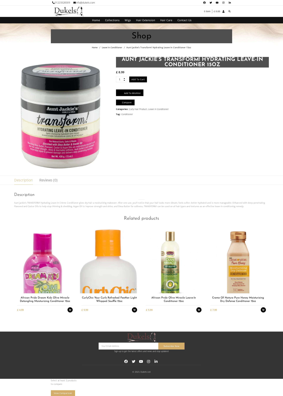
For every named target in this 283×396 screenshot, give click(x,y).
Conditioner (127, 114)
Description (23, 180)
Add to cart (138, 79)
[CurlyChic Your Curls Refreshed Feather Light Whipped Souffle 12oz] (109, 261)
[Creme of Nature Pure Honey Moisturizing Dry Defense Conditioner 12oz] (238, 261)
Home (95, 47)
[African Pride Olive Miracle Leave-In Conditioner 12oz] (174, 261)
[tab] (23, 180)
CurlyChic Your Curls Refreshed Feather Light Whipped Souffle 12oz (109, 300)
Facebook (204, 2)
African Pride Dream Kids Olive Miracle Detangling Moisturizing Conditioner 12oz (45, 300)
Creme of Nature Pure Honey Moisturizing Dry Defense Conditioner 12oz (238, 300)
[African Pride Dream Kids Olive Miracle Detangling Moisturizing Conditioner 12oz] (45, 261)
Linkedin (230, 2)
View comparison (63, 393)
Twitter (211, 2)
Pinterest (217, 2)
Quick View (71, 291)
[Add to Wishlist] (71, 281)
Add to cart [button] (71, 276)
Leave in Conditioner (112, 47)
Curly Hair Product (138, 109)
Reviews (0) (48, 180)
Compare (71, 286)
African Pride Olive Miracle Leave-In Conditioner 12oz (173, 300)
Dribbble (223, 2)
